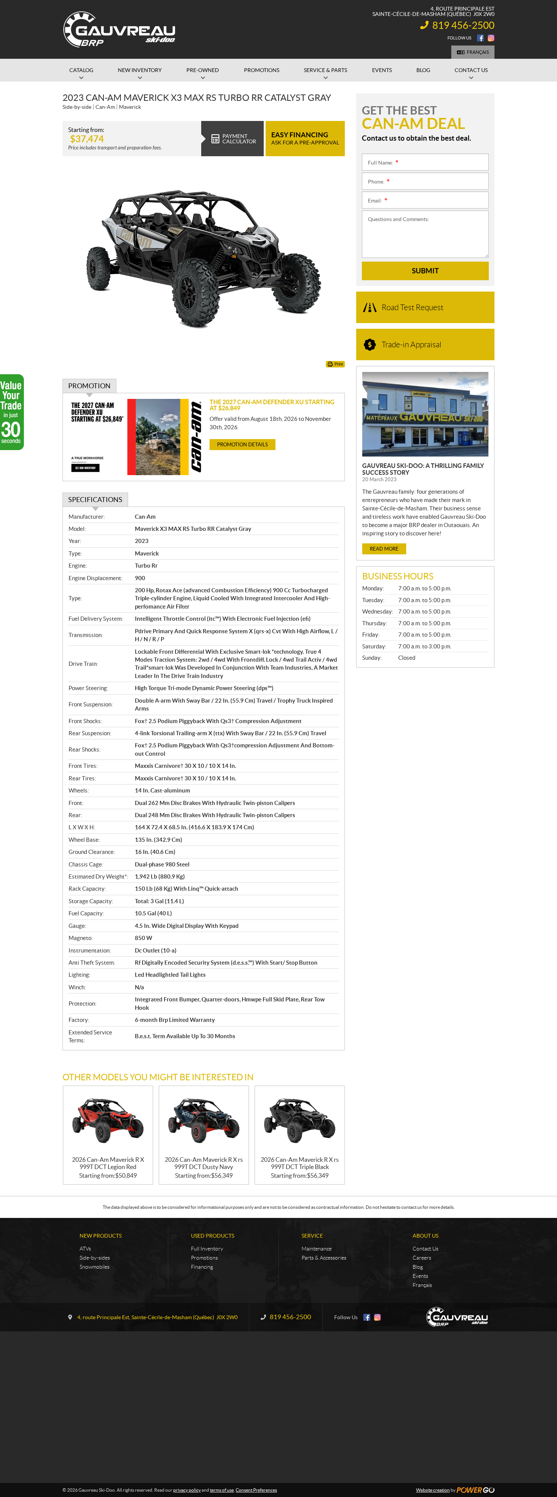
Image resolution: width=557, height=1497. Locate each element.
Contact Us (425, 1249)
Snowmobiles (95, 1267)
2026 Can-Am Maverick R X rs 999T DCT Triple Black (300, 1163)
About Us (425, 1236)
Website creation (433, 1490)
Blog (418, 1267)
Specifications (95, 500)
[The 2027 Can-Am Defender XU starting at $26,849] (136, 437)
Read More (384, 549)
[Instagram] (491, 38)
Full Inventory (207, 1249)
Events (420, 1276)
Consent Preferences (256, 1490)
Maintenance (317, 1249)
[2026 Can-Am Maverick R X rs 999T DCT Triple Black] (300, 1121)
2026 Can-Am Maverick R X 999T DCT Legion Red (108, 1163)
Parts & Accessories (324, 1258)
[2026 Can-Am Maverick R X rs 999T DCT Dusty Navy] (204, 1121)
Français (478, 52)
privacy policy (187, 1490)
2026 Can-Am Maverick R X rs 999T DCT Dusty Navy (204, 1163)
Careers (422, 1258)
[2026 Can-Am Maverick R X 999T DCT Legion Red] (108, 1121)
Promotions (204, 1258)
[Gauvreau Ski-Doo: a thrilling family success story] (425, 414)
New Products (101, 1236)
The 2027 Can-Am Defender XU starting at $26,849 (272, 405)
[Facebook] (480, 38)
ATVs (85, 1249)
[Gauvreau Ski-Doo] (120, 30)
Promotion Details (242, 444)
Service (312, 1236)
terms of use (222, 1490)
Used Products (212, 1236)
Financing (202, 1267)
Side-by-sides (95, 1258)
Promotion (89, 386)
